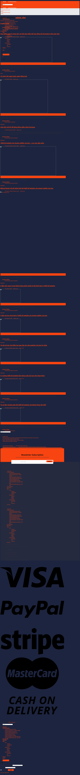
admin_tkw (21, 17)
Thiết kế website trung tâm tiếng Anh (13, 736)
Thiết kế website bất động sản (10, 23)
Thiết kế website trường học (10, 22)
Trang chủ (9, 471)
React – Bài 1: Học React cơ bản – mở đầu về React (13, 440)
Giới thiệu (5, 31)
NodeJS (13, 496)
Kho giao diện (5, 29)
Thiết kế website (6, 19)
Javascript (11, 494)
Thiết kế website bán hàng (9, 20)
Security (13, 503)
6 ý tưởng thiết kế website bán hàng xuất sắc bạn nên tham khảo (22, 376)
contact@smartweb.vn (12, 1)
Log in (11, 770)
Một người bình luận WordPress (9, 446)
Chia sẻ (6, 71)
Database (13, 500)
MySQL (12, 498)
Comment (12, 430)
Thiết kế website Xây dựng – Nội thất (12, 737)
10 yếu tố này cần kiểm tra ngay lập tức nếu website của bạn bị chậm (23, 345)
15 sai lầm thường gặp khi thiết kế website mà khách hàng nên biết (23, 405)
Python (12, 493)
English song (4, 23)
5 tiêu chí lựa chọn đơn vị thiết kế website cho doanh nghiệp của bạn (23, 315)
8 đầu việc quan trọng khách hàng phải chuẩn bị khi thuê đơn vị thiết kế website (27, 286)
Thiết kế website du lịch (9, 25)
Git (12, 502)
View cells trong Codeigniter (21, 445)
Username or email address (6, 765)
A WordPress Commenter (8, 445)
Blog (4, 32)
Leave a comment (14, 28)
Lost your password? (4, 772)
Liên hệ (8, 504)
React (12, 497)
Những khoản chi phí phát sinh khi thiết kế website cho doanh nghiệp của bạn (26, 188)
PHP (10, 490)
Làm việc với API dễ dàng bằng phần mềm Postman (17, 127)
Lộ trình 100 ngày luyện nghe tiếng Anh (13, 76)
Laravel (12, 491)
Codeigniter (9, 35)
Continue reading (6, 27)
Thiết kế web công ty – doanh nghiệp (11, 21)
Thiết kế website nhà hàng (14, 480)
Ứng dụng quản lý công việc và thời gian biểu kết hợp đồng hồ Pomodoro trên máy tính (30, 34)
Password (2, 767)
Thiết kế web (2, 20)
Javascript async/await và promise (10, 441)
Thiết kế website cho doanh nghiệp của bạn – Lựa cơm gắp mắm (22, 143)
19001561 (4, 1)
